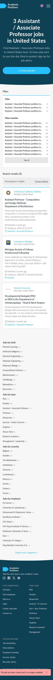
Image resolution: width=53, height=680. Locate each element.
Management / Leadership (15, 441)
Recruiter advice (9, 661)
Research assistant (11, 436)
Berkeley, (18, 194)
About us (6, 599)
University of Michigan (23, 241)
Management (34, 632)
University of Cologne (13, 540)
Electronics (9, 389)
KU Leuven (9, 502)
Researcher (9, 417)
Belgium (7, 450)
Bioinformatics (10, 375)
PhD (6, 398)
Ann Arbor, (18, 244)
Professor (8, 412)
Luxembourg (9, 474)
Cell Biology (9, 379)
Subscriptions (8, 647)
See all (26, 160)
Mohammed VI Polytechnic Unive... (18, 512)
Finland (7, 488)
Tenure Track (9, 431)
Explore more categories (25, 552)
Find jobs (6, 589)
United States (27, 194)
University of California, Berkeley (27, 191)
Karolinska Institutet (12, 517)
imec (6, 535)
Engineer (7, 427)
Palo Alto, (18, 290)
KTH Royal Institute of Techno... (17, 526)
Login (5, 603)
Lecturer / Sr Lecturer (38, 603)
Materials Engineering (13, 360)
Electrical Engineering (13, 356)
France (6, 493)
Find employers (9, 594)
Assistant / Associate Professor (20, 231)
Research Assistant (37, 627)
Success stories (9, 657)
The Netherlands (11, 460)
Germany (8, 469)
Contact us (7, 613)
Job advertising (9, 643)
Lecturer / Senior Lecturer (14, 422)
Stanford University (22, 288)
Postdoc (10, 277)
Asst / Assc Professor (38, 608)
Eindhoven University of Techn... (17, 531)
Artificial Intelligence (13, 351)
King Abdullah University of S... (16, 545)
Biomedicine (9, 384)
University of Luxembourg (14, 507)
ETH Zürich (8, 521)
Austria (7, 483)
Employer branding (10, 652)
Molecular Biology (12, 365)
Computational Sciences (14, 370)
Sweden (7, 455)
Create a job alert (28, 70)
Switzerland (9, 465)
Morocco (8, 479)
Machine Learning (11, 346)
